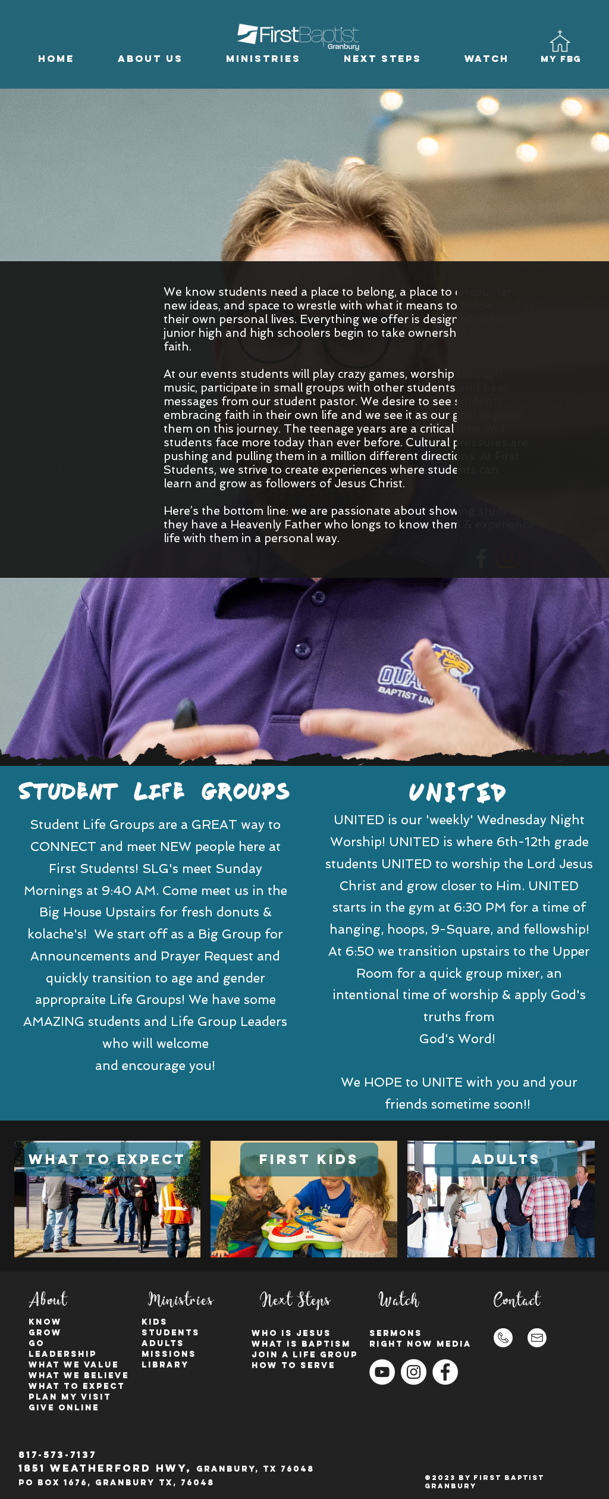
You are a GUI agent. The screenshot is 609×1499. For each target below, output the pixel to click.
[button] (150, 58)
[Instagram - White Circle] (413, 1372)
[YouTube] (382, 1372)
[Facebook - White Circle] (445, 1372)
